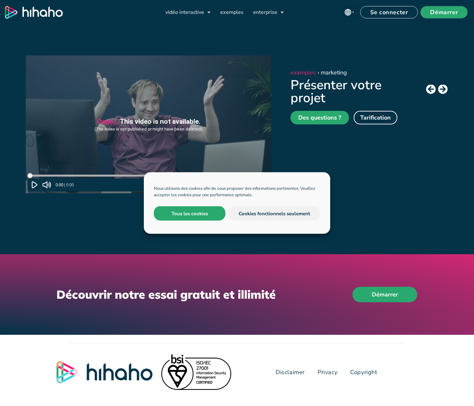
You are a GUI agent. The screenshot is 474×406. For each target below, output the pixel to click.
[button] (349, 12)
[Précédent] (431, 89)
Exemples (231, 12)
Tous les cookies (190, 213)
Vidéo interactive (184, 12)
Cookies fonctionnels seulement (274, 213)
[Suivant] (442, 89)
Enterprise (265, 12)
